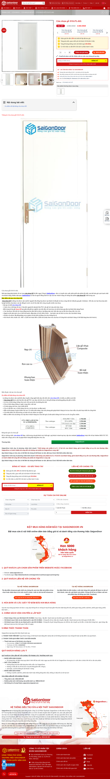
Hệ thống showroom (69, 3)
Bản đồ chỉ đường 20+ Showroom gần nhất (81, 470)
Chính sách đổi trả (61, 761)
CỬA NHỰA (6, 8)
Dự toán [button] (107, 221)
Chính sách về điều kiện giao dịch (66, 768)
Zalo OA (89, 765)
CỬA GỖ (17, 8)
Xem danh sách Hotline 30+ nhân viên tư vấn (82, 476)
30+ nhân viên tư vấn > (83, 78)
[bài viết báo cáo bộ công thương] (14, 765)
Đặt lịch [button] (107, 215)
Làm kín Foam (61, 508)
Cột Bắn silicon (86, 508)
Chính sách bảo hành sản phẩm (66, 758)
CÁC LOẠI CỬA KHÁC (59, 8)
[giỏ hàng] (104, 8)
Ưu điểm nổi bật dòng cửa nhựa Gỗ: (16, 106)
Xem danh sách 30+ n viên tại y (81, 597)
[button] (4, 761)
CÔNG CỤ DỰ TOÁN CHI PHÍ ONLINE (82, 486)
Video (91, 3)
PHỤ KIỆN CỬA (75, 8)
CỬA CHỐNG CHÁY (42, 8)
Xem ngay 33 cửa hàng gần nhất (25, 733)
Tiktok (88, 761)
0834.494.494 (100, 52)
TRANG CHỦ (6, 12)
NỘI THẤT (87, 8)
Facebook (90, 755)
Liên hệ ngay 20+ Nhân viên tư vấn (48, 733)
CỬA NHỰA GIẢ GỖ (27, 12)
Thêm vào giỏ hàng (81, 52)
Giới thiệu (77, 3)
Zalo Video (90, 768)
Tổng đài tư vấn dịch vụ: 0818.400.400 (38, 737)
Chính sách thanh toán (63, 754)
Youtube (89, 758)
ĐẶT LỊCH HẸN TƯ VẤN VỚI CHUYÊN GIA (81, 481)
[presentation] (2, 80)
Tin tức (85, 3)
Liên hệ (97, 3)
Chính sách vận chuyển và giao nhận (67, 765)
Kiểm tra (89, 512)
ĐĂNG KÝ (95, 60)
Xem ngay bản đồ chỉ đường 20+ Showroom (27, 597)
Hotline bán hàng (55, 3)
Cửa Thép (29, 8)
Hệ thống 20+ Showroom (71, 78)
